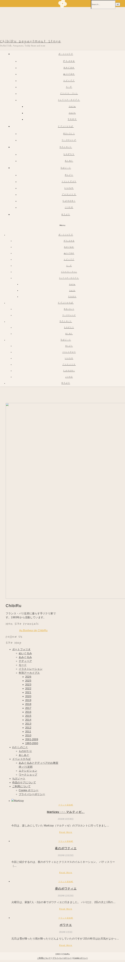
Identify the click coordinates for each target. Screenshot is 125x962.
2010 (28, 735)
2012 (28, 727)
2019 (28, 700)
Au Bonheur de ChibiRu (33, 630)
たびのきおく (69, 201)
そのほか (72, 119)
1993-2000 (31, 743)
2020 (28, 696)
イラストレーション (69, 93)
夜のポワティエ (66, 848)
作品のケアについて (24, 782)
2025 (72, 113)
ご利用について (21, 786)
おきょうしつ (69, 134)
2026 (72, 106)
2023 (28, 684)
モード (69, 87)
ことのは (69, 207)
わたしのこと (66, 147)
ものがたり (69, 154)
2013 (28, 723)
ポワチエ (66, 925)
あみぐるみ (69, 68)
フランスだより (69, 182)
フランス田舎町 (65, 805)
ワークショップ (69, 140)
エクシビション (28, 770)
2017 (28, 708)
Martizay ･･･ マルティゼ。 (66, 812)
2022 (28, 688)
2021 (28, 692)
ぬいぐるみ (69, 74)
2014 (28, 719)
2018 (28, 704)
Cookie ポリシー (28, 790)
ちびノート (66, 168)
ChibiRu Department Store (30, 41)
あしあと (69, 161)
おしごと (69, 175)
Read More (65, 832)
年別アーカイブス (29, 672)
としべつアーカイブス (69, 100)
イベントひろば (66, 126)
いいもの (69, 188)
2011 (28, 731)
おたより (65, 215)
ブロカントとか (69, 194)
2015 (28, 716)
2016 (28, 712)
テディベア (69, 81)
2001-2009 (31, 739)
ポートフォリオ (65, 54)
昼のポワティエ (66, 888)
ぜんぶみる (69, 61)
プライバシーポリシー (32, 794)
